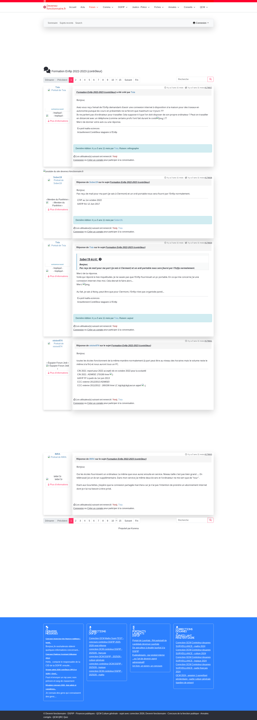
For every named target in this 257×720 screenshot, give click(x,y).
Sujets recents (66, 23)
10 (113, 80)
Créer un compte (95, 160)
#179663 (208, 454)
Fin (136, 80)
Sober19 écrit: (89, 259)
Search (78, 23)
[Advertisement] (128, 47)
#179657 (208, 88)
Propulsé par (124, 528)
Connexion (78, 160)
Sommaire (53, 23)
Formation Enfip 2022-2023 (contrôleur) (96, 92)
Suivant (128, 80)
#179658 (208, 178)
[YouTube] (44, 1)
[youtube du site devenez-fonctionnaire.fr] (63, 171)
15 (120, 80)
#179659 (208, 243)
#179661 (208, 341)
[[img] (159, 118)
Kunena (135, 528)
